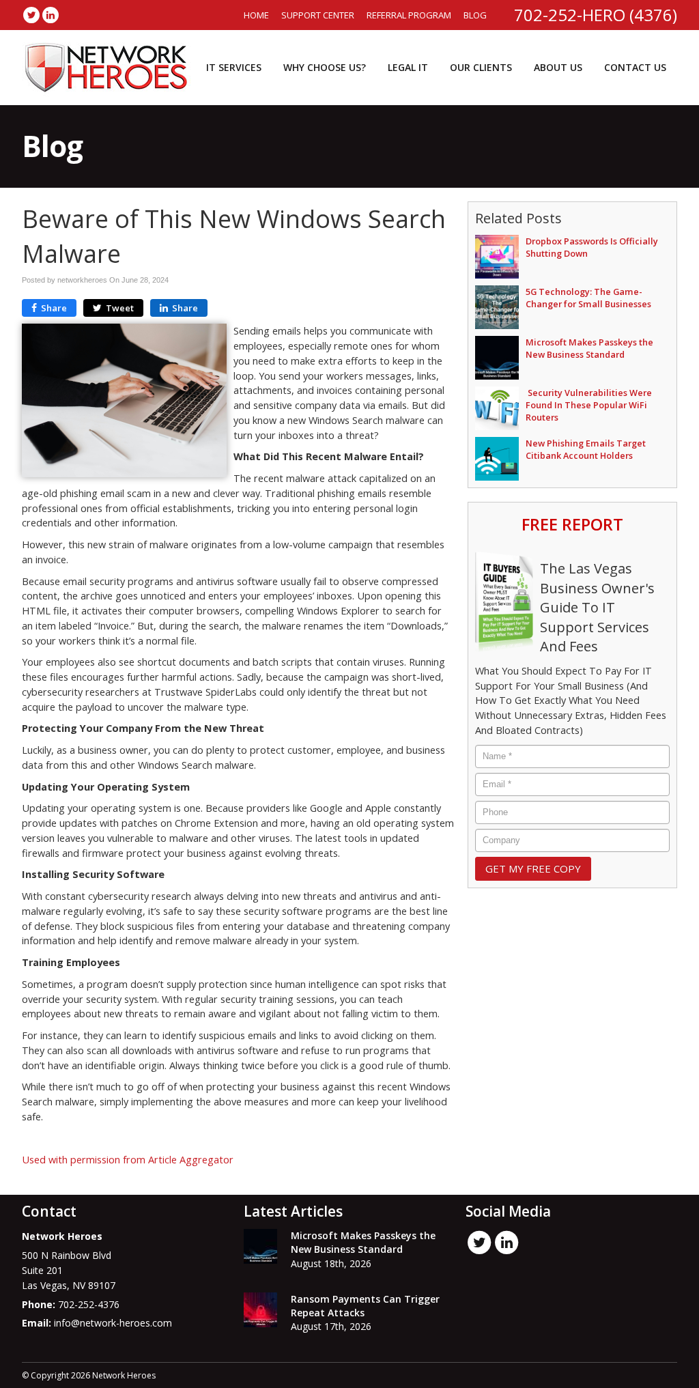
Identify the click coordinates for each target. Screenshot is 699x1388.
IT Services (233, 67)
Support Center (317, 15)
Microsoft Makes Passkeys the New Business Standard (589, 348)
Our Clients (481, 67)
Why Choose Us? (324, 67)
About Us (558, 67)
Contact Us (635, 67)
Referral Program (409, 15)
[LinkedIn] (50, 15)
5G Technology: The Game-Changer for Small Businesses (588, 297)
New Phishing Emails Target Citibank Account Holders (586, 449)
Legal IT (408, 67)
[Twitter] (31, 15)
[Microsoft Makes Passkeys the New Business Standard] (260, 1246)
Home (256, 15)
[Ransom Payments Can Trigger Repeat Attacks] (260, 1309)
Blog (475, 15)
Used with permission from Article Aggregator (127, 1159)
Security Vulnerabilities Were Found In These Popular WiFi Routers (589, 404)
